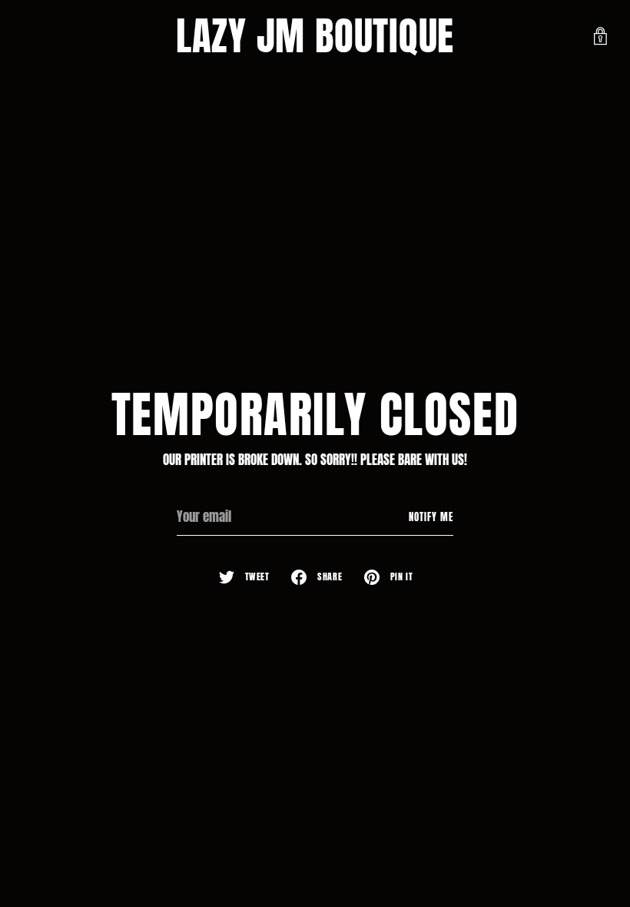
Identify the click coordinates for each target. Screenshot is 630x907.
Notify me (431, 517)
